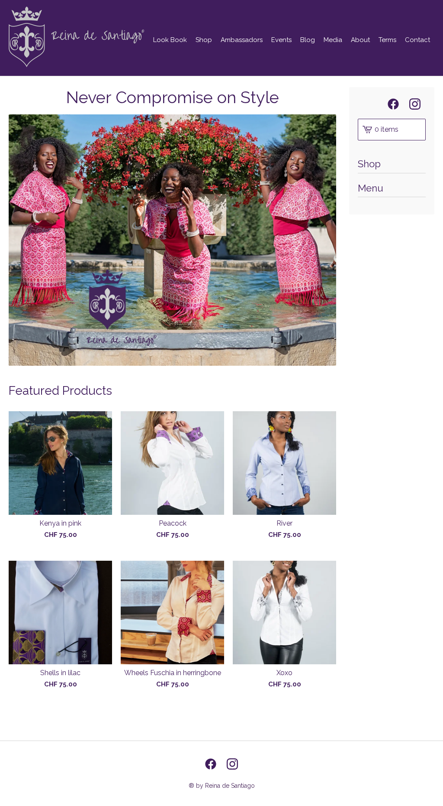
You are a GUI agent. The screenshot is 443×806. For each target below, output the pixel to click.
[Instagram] (415, 104)
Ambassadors (242, 40)
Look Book (170, 40)
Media (333, 40)
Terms (387, 40)
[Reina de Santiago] (76, 36)
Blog (307, 40)
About (360, 40)
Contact (417, 40)
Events (281, 40)
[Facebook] (393, 104)
